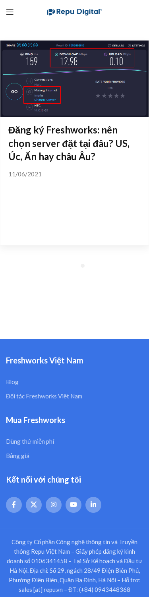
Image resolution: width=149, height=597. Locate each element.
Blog (12, 381)
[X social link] (34, 505)
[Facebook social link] (14, 505)
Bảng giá (17, 455)
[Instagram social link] (54, 505)
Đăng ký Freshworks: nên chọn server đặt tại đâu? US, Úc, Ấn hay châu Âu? (69, 143)
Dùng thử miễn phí (30, 441)
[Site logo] (75, 11)
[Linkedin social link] (93, 505)
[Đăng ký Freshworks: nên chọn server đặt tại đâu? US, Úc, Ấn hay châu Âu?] (74, 79)
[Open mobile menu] (10, 12)
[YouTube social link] (73, 505)
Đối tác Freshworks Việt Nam (44, 396)
